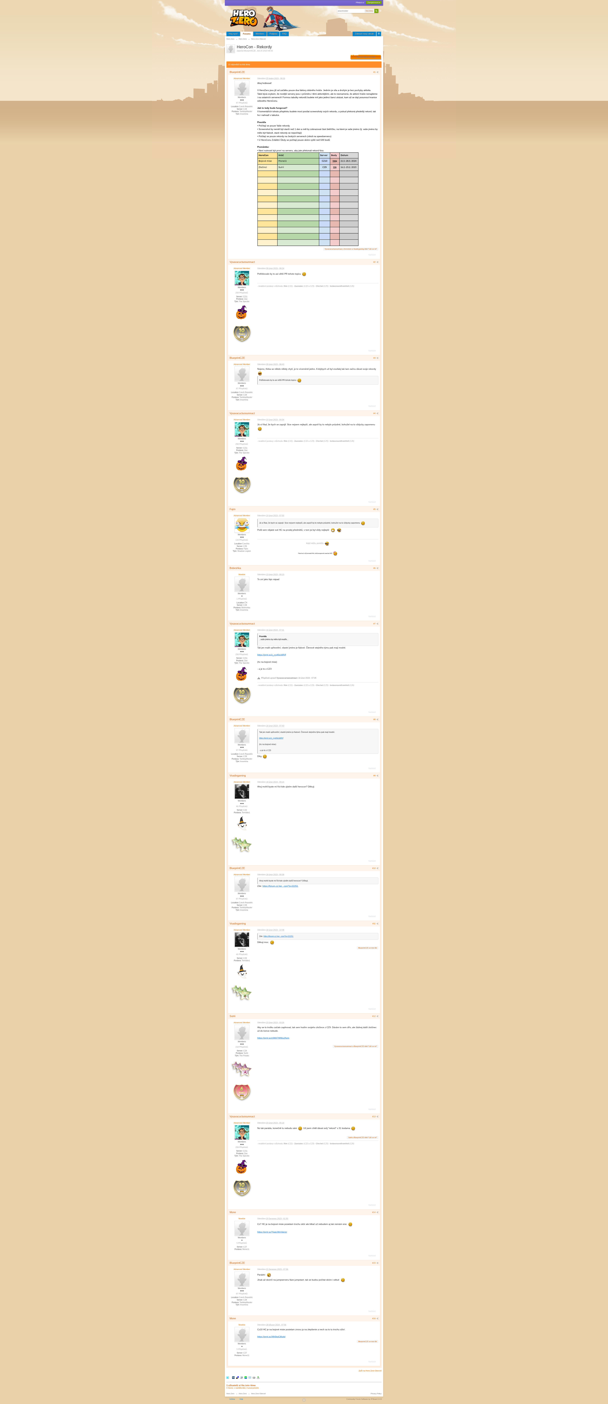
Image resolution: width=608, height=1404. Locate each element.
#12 (374, 1016)
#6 (374, 568)
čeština (232, 1399)
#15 (374, 1263)
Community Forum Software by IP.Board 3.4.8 (364, 1399)
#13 (374, 1116)
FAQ (284, 34)
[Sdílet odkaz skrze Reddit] (241, 1377)
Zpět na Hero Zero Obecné (370, 1371)
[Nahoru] (304, 1400)
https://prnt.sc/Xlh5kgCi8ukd (271, 1336)
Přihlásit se (360, 2)
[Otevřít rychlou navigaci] (379, 34)
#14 (374, 1212)
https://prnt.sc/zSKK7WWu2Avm (273, 1038)
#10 (374, 868)
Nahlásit (372, 255)
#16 (374, 1318)
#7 (374, 624)
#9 (374, 776)
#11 (374, 924)
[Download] (258, 1377)
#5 (374, 509)
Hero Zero (230, 1394)
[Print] (254, 1377)
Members (260, 34)
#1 (374, 72)
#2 (374, 262)
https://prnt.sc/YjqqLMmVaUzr (272, 1232)
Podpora (273, 34)
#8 (374, 719)
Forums (246, 34)
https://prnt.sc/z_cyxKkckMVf (271, 654)
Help (241, 1399)
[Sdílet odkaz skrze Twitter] (227, 1377)
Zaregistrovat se (373, 2)
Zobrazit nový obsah (364, 34)
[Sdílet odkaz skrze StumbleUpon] (245, 1377)
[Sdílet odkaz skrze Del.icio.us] (237, 1377)
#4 (374, 413)
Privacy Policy (376, 1394)
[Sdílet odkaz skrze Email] (250, 1377)
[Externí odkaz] (308, 199)
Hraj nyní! (233, 34)
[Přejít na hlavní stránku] (266, 18)
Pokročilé (380, 10)
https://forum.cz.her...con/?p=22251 (280, 886)
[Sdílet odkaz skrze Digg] (233, 1377)
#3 (374, 358)
